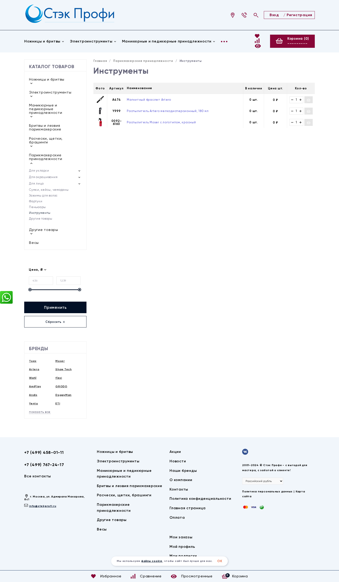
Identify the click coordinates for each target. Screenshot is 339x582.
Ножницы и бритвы (42, 41)
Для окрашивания (43, 177)
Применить (55, 307)
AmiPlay (35, 386)
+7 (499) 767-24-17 (44, 464)
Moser (60, 361)
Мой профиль (182, 546)
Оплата (177, 517)
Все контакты (37, 476)
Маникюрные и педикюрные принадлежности (167, 41)
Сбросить (53, 322)
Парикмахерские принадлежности (45, 157)
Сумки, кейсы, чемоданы (49, 189)
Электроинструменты (91, 41)
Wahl (32, 377)
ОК (219, 561)
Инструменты (39, 212)
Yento (33, 403)
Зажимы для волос (43, 195)
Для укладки (39, 170)
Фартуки (35, 201)
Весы (34, 242)
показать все (40, 412)
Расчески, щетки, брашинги (45, 140)
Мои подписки (183, 556)
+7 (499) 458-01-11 (44, 452)
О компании (181, 480)
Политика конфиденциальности (200, 498)
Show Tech (63, 369)
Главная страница (188, 508)
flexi (58, 377)
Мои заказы (181, 537)
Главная (100, 60)
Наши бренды (183, 470)
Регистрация (299, 15)
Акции (175, 451)
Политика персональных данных (267, 491)
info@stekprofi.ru (42, 506)
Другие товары (40, 218)
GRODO (61, 386)
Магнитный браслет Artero (149, 99)
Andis (33, 395)
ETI (57, 403)
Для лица (36, 183)
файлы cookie (151, 561)
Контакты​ (179, 489)
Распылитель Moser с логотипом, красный (161, 122)
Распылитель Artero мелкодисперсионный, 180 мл (168, 111)
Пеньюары (37, 207)
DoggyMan (63, 395)
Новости (178, 461)
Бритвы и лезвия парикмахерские (45, 127)
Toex (32, 361)
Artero (34, 369)
